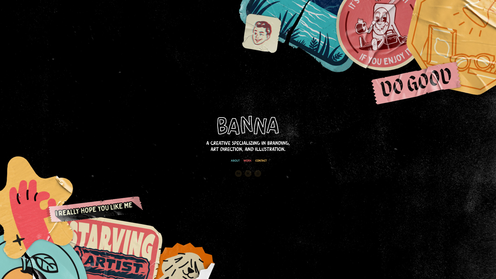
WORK (247, 160)
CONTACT (261, 160)
